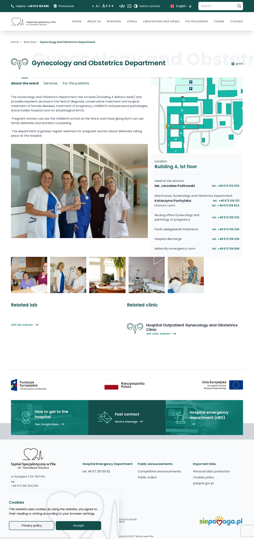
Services (51, 83)
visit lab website (22, 325)
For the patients (76, 83)
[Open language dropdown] (190, 6)
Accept (78, 525)
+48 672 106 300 (228, 186)
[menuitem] (76, 21)
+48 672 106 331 (229, 201)
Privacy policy (32, 525)
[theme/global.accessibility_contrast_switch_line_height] (129, 6)
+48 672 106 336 (228, 239)
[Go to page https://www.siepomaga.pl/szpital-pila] (221, 520)
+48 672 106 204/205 (24, 486)
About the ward (24, 83)
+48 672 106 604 (228, 205)
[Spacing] (122, 6)
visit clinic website (158, 334)
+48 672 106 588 (228, 249)
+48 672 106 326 (228, 229)
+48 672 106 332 (228, 217)
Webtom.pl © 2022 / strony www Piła (133, 536)
